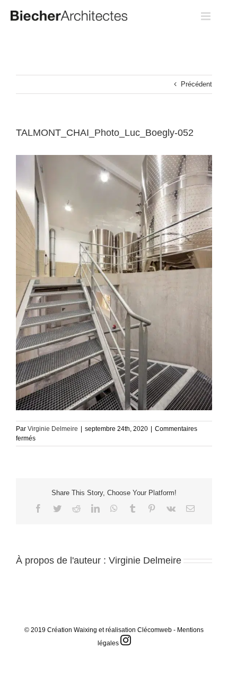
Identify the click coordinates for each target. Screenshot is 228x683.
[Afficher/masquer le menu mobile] (206, 16)
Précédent (196, 84)
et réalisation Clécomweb (135, 630)
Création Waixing (72, 630)
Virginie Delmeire (53, 429)
